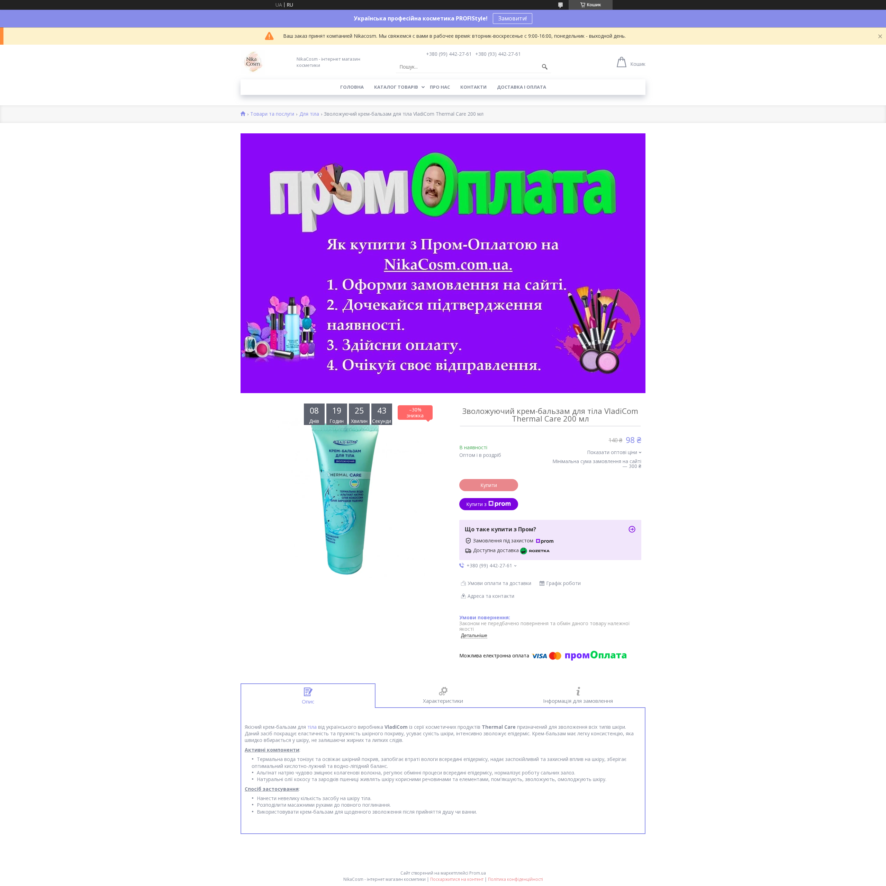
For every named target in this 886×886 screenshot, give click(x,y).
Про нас (440, 87)
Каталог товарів (396, 87)
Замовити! (512, 18)
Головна (352, 87)
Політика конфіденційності (515, 879)
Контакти (473, 87)
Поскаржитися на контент (456, 879)
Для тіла (309, 114)
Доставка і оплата (521, 87)
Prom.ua (477, 873)
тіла (312, 727)
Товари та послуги (272, 114)
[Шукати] (545, 67)
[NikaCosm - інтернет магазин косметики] (253, 62)
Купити (488, 485)
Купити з (476, 504)
